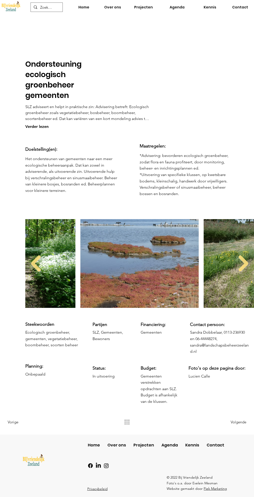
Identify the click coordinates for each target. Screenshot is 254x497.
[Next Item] (243, 264)
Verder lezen (37, 126)
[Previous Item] (36, 264)
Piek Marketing (215, 488)
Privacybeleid (97, 489)
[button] (204, 7)
